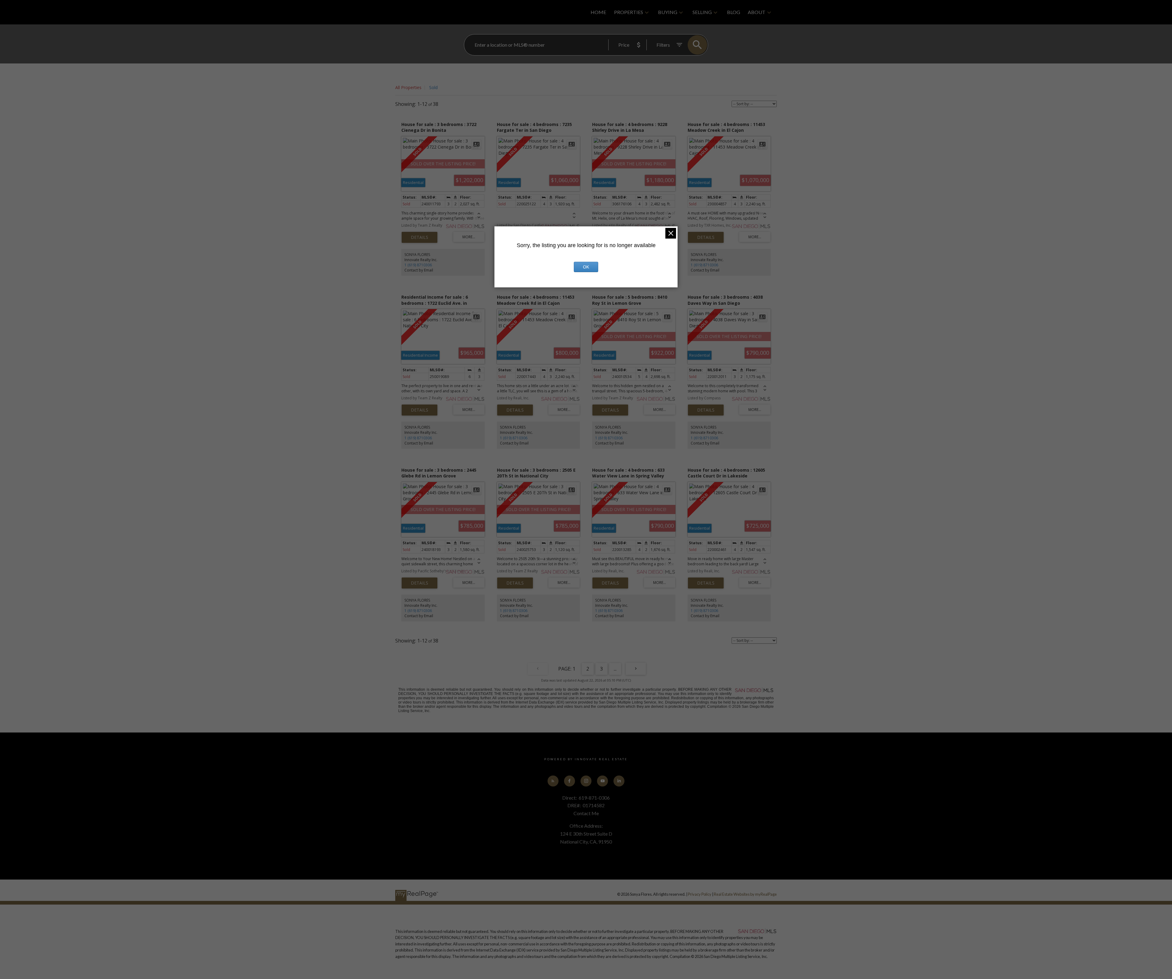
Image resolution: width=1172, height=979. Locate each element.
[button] (553, 781)
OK (586, 267)
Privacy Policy (699, 894)
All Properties (408, 87)
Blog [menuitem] (733, 12)
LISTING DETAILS (419, 237)
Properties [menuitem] (628, 12)
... (615, 668)
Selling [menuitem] (702, 12)
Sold (433, 87)
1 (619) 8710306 (418, 265)
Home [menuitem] (598, 12)
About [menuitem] (756, 12)
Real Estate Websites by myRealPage (745, 894)
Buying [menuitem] (667, 12)
